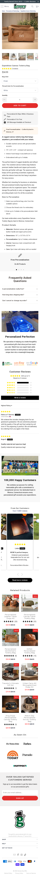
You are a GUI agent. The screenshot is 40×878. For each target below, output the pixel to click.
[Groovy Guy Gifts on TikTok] (25, 855)
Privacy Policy (19, 873)
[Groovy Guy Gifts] (20, 6)
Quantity (4, 95)
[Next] (36, 31)
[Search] (32, 6)
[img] (5, 412)
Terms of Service (31, 873)
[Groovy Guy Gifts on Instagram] (21, 855)
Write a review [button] (20, 398)
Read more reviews (20, 580)
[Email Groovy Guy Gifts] (14, 855)
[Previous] (3, 31)
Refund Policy (8, 873)
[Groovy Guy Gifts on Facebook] (18, 855)
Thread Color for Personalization (13, 86)
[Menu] (1, 6)
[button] (7, 69)
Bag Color (5, 76)
